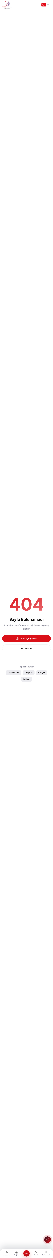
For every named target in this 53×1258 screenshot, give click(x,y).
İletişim (26, 679)
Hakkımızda (13, 673)
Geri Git (28, 648)
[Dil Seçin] (45, 4)
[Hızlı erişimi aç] (47, 1239)
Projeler (28, 673)
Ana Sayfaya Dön (28, 638)
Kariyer (41, 673)
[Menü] (26, 1253)
